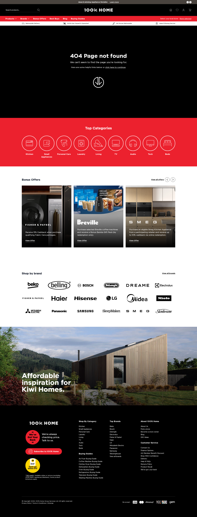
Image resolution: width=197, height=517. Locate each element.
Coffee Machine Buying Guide (90, 461)
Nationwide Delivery (33, 23)
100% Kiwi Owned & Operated (78, 23)
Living (81, 437)
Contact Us (145, 448)
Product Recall (146, 467)
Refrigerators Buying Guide (89, 472)
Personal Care (84, 432)
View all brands (168, 273)
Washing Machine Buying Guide (91, 478)
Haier (112, 440)
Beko (112, 426)
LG (111, 443)
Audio (81, 443)
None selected (185, 18)
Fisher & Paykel (116, 437)
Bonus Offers (39, 19)
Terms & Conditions (39, 503)
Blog (65, 19)
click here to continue (115, 67)
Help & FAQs (146, 461)
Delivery (144, 458)
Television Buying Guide (88, 475)
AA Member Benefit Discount (152, 453)
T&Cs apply (30, 475)
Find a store (145, 429)
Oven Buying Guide (86, 469)
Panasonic (114, 448)
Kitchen (82, 426)
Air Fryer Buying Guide (87, 458)
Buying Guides (78, 19)
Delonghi (113, 432)
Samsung (113, 451)
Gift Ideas (145, 437)
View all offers (157, 179)
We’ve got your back (149, 469)
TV (80, 440)
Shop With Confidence (149, 456)
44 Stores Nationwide (124, 23)
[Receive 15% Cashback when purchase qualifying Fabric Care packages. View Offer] (46, 216)
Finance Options (147, 450)
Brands (23, 19)
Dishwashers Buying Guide (89, 467)
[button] (188, 2)
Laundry (82, 434)
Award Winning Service (167, 23)
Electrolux (114, 434)
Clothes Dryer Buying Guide (90, 464)
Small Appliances (85, 429)
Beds (81, 448)
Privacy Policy (26, 503)
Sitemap (50, 503)
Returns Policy (146, 464)
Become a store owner (150, 432)
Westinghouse (115, 453)
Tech (81, 445)
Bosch (112, 429)
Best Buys (54, 19)
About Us (144, 426)
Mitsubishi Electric (117, 445)
